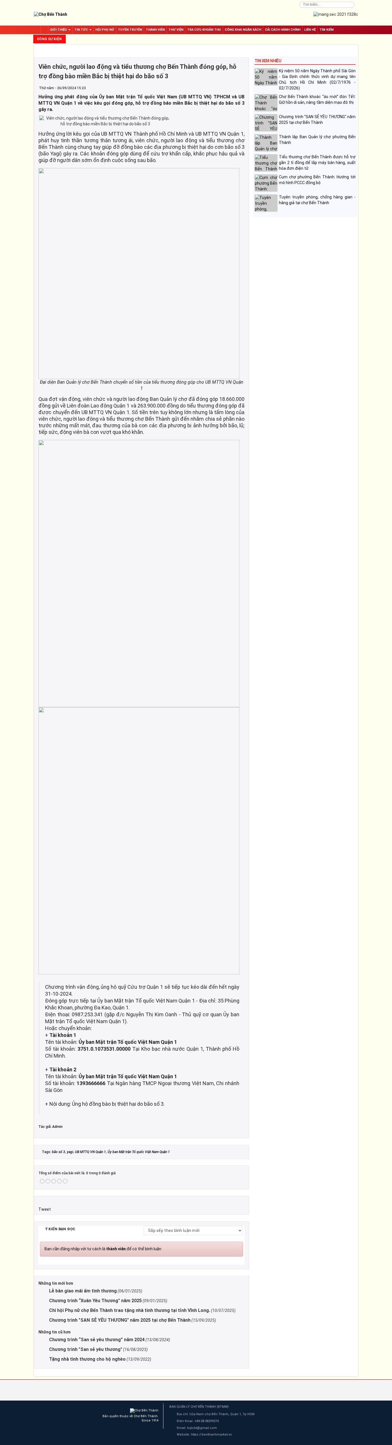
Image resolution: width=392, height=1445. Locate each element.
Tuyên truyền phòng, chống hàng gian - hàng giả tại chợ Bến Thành (317, 200)
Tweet (44, 1209)
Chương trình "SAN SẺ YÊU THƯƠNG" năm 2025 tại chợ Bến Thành (317, 119)
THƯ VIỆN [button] (175, 30)
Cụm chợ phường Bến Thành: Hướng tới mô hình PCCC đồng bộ (317, 180)
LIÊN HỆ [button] (310, 30)
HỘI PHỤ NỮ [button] (104, 30)
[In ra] (231, 87)
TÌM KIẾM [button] (326, 30)
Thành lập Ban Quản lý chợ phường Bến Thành (317, 139)
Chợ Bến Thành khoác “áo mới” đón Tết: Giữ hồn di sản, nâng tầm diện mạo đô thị (317, 99)
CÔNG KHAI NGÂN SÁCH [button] (243, 30)
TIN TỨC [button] (81, 30)
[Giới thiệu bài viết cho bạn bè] (223, 87)
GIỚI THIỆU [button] (59, 30)
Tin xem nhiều (268, 60)
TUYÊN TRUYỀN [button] (130, 30)
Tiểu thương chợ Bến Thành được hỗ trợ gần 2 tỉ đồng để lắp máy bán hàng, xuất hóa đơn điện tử (317, 163)
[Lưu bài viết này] (239, 87)
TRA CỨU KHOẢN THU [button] (204, 30)
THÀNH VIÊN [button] (155, 30)
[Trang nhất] (44, 30)
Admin (57, 1127)
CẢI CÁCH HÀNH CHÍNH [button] (282, 30)
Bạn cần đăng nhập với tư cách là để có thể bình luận (102, 1249)
